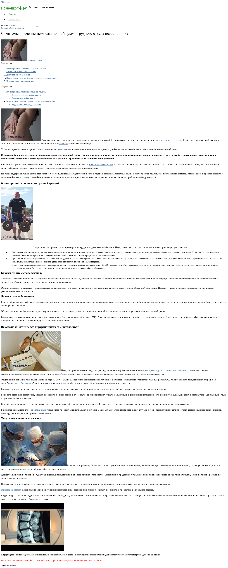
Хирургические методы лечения (20, 81)
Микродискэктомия (11, 489)
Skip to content (7, 2)
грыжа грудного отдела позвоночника (168, 370)
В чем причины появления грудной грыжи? (26, 68)
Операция (26, 383)
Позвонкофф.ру (14, 8)
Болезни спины (35, 60)
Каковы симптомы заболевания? (21, 71)
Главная (12, 14)
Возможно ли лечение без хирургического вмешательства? (32, 78)
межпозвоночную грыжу (168, 140)
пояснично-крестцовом (101, 164)
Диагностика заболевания (18, 75)
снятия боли (40, 409)
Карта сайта (14, 19)
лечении (63, 143)
